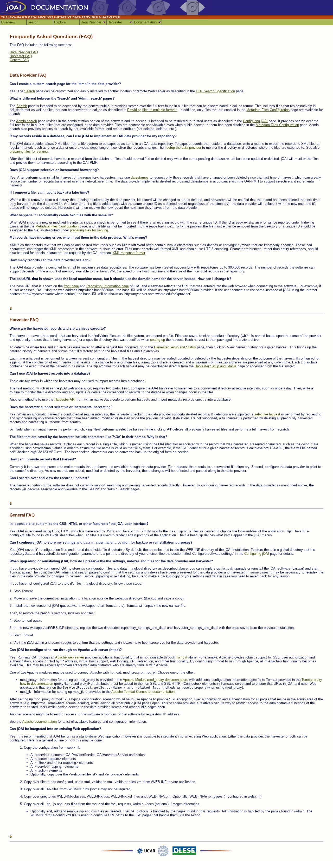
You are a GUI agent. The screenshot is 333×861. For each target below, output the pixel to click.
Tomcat (181, 657)
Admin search (26, 121)
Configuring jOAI (255, 121)
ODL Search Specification (215, 91)
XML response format (129, 253)
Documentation (145, 22)
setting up (157, 340)
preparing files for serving (29, 151)
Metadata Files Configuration (268, 110)
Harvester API (64, 399)
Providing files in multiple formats (152, 110)
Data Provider (91, 22)
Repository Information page (107, 286)
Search (33, 22)
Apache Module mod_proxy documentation (155, 680)
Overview (8, 22)
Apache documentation (39, 721)
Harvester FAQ (21, 56)
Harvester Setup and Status (175, 347)
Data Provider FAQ (24, 52)
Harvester (114, 22)
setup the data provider (183, 147)
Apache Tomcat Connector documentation (143, 692)
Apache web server (69, 657)
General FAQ (19, 60)
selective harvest (267, 414)
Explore (60, 22)
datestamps (140, 177)
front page (71, 286)
